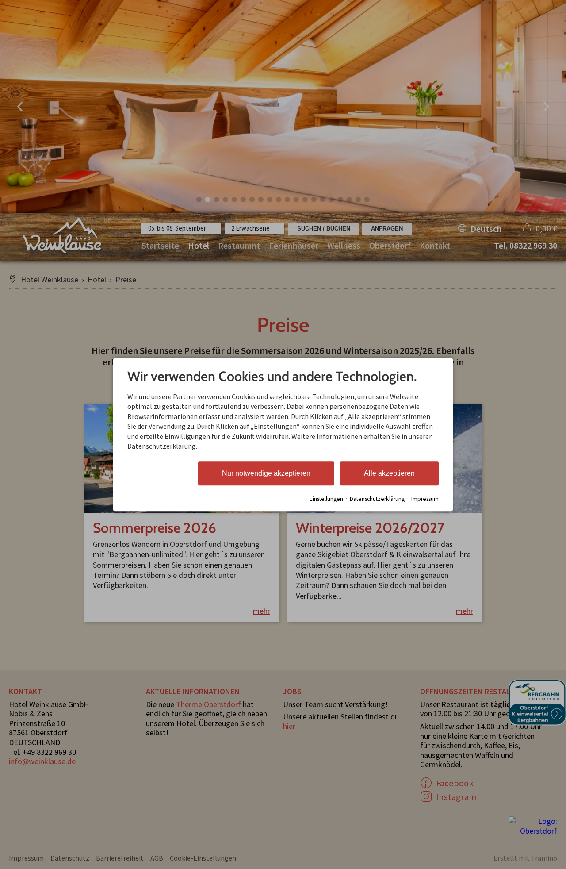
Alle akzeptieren (389, 473)
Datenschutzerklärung (377, 499)
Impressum (425, 499)
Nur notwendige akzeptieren (266, 473)
